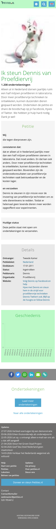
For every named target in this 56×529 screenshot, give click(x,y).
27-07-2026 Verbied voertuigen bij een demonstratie (26, 431)
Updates (29, 462)
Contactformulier (9, 493)
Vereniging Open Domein (28, 518)
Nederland (28, 262)
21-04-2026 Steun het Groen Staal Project (21, 443)
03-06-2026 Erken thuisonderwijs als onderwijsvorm (26, 434)
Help (3, 462)
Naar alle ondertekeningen (28, 413)
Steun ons (30, 472)
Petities (4, 469)
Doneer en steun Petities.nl (28, 482)
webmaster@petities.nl (12, 497)
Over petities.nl (32, 469)
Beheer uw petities (10, 475)
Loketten (5, 472)
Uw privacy (30, 466)
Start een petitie (9, 466)
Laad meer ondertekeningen (28, 402)
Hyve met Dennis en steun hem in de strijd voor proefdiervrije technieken (36, 290)
